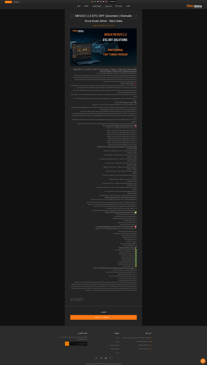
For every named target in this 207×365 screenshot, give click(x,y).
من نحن (117, 352)
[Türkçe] (106, 1)
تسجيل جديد (8, 1)
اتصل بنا (117, 337)
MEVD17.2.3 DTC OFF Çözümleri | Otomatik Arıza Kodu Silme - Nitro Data (135, 16)
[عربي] (95, 1)
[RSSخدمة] (96, 358)
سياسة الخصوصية (114, 345)
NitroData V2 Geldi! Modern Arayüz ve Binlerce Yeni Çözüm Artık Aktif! (72, 16)
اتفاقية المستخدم (115, 348)
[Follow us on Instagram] (101, 358)
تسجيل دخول (16, 1)
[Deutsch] (92, 1)
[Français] (98, 1)
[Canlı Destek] (203, 361)
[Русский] (100, 1)
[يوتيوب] (106, 358)
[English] (103, 1)
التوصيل (117, 341)
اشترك (67, 344)
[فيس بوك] (111, 358)
